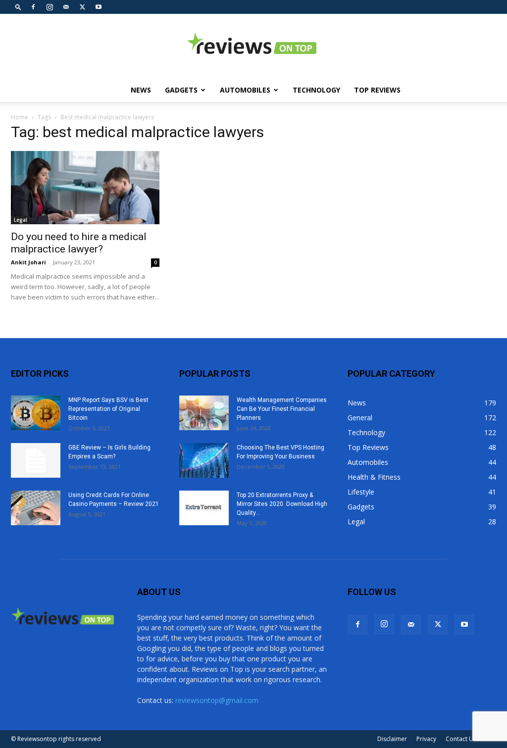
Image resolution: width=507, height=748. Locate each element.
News (141, 90)
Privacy (426, 739)
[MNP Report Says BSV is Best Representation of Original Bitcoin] (35, 413)
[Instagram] (49, 7)
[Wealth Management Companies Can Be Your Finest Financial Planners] (204, 413)
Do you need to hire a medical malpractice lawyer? (79, 243)
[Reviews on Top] (253, 46)
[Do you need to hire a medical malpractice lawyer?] (85, 187)
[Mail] (65, 7)
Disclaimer (392, 739)
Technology (316, 90)
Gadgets (181, 90)
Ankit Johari (28, 262)
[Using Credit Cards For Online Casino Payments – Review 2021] (35, 508)
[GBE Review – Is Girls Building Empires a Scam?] (35, 460)
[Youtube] (98, 7)
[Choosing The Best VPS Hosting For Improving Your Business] (204, 460)
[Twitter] (82, 7)
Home (19, 117)
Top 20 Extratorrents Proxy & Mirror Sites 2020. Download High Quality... (282, 504)
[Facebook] (33, 7)
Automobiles (245, 90)
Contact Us (461, 739)
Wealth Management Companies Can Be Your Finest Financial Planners (282, 409)
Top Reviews (377, 90)
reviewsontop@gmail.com (216, 700)
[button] (18, 6)
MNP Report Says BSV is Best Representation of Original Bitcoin (108, 409)
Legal (20, 219)
